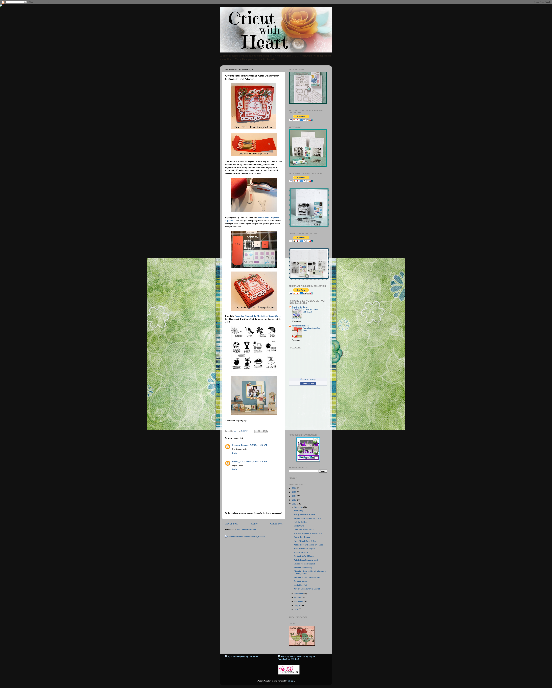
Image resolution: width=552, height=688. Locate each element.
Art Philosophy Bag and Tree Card (308, 544)
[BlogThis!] (258, 431)
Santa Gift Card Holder (304, 556)
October (298, 597)
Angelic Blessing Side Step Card (307, 518)
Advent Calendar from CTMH (307, 588)
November (298, 593)
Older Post (276, 523)
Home (254, 523)
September (299, 601)
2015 (294, 492)
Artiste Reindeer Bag (303, 567)
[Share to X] (261, 431)
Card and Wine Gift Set (304, 529)
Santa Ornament (301, 581)
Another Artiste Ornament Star (307, 577)
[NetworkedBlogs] (308, 379)
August (297, 605)
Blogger (291, 680)
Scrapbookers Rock (300, 325)
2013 (294, 499)
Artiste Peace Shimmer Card (306, 559)
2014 (294, 496)
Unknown (236, 445)
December (298, 507)
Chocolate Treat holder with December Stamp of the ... (310, 572)
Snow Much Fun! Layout (304, 548)
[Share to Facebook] (264, 431)
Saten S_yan (237, 461)
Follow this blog (308, 383)
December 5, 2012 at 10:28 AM (254, 445)
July (296, 609)
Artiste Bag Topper (302, 537)
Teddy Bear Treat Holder (304, 514)
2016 (294, 488)
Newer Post (231, 523)
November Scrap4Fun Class (311, 329)
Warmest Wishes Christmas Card (308, 533)
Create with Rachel (300, 307)
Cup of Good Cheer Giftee (305, 541)
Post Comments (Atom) (246, 529)
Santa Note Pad (300, 584)
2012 (294, 503)
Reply (234, 452)
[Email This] (255, 431)
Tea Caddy (298, 510)
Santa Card (299, 525)
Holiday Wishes (300, 522)
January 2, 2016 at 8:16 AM (255, 461)
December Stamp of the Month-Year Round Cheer (258, 316)
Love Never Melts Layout (304, 563)
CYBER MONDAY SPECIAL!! (310, 310)
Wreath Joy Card (301, 552)
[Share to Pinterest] (266, 431)
